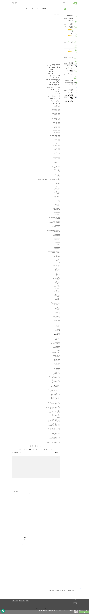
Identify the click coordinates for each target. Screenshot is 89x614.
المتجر (25, 537)
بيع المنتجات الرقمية (36, 449)
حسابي (25, 542)
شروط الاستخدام (73, 545)
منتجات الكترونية (25, 449)
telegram (56, 334)
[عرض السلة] (13, 3)
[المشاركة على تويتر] (38, 446)
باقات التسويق (75, 601)
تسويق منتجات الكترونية (31, 449)
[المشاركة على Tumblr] (33, 446)
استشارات (75, 605)
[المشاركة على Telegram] (31, 446)
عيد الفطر (56, 452)
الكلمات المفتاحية (44, 449)
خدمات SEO (75, 602)
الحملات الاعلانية (74, 599)
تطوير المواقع (75, 603)
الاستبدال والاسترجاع (72, 542)
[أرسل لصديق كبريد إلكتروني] (37, 446)
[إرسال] (65, 9)
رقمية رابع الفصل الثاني (56, 385)
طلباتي (25, 539)
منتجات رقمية (21, 449)
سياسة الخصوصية (72, 536)
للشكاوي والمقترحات (72, 539)
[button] (64, 3)
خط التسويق (31, 11)
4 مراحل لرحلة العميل (17, 452)
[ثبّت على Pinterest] (35, 446)
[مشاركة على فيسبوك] (40, 446)
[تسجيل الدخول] (16, 3)
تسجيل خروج (24, 544)
